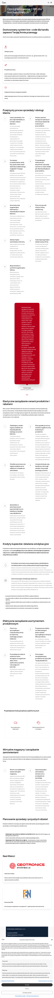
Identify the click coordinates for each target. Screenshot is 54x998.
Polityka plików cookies (20, 996)
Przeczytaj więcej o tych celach (45, 980)
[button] (52, 939)
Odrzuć (27, 988)
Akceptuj (27, 984)
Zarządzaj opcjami (26, 992)
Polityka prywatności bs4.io (32, 996)
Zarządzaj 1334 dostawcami (7, 980)
